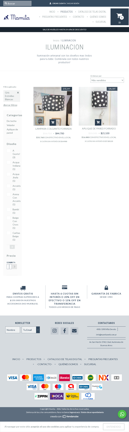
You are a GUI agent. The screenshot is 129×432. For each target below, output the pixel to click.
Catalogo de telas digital (92, 11)
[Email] (74, 331)
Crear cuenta (59, 3)
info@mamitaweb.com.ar (106, 334)
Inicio (52, 11)
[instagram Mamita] (54, 331)
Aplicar (14, 266)
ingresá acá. (75, 412)
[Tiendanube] (64, 417)
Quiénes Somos (97, 16)
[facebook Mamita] (64, 331)
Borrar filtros (10, 105)
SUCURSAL (100, 22)
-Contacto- (78, 16)
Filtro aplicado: (9, 87)
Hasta (10, 262)
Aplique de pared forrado (99, 128)
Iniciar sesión (73, 3)
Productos (66, 11)
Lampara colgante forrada (53, 128)
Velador (11, 125)
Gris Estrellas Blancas (9, 96)
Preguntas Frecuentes (54, 16)
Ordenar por (96, 76)
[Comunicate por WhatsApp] (122, 414)
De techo (11, 121)
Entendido (114, 426)
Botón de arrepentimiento (92, 412)
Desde (7, 262)
